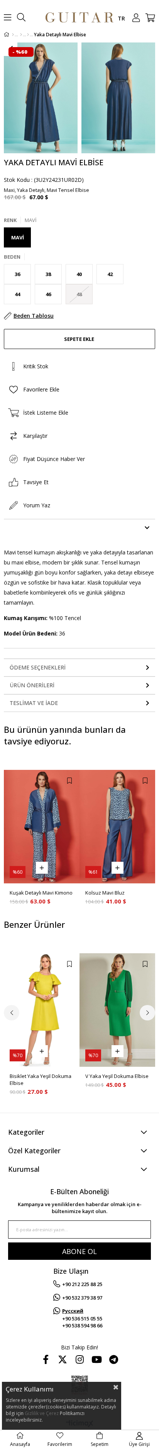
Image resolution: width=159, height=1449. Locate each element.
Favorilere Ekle (69, 781)
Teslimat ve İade (34, 703)
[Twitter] (62, 1359)
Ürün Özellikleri (35, 527)
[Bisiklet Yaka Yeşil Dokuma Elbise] (42, 1010)
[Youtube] (96, 1359)
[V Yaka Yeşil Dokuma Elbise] (117, 1010)
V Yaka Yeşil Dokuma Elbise (117, 1076)
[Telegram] (113, 1359)
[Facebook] (45, 1359)
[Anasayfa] (13, 34)
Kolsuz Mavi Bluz (105, 892)
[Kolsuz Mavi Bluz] (117, 826)
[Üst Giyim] (21, 34)
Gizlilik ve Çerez (42, 1413)
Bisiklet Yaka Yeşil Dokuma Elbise (40, 1079)
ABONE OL (79, 1251)
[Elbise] (28, 34)
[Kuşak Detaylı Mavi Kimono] (42, 826)
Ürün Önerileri (32, 685)
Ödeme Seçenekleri (38, 667)
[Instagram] (79, 1359)
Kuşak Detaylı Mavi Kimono (41, 892)
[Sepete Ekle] (42, 868)
